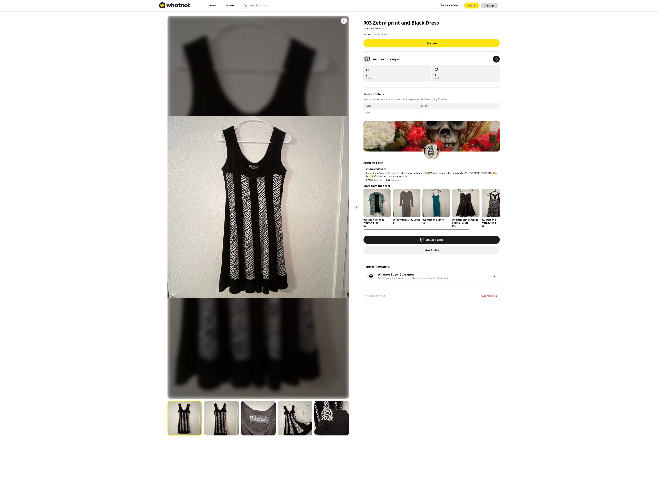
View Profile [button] (432, 250)
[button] (496, 59)
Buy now (431, 43)
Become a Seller (450, 5)
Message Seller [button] (434, 240)
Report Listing (489, 296)
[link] (212, 5)
